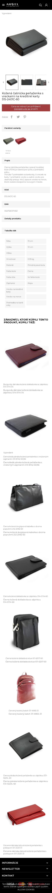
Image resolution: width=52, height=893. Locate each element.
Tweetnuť (18, 116)
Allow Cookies (26, 889)
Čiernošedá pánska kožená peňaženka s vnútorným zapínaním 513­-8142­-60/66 (22, 463)
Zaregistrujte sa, (22, 109)
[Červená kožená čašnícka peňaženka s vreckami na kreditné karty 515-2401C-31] (21, 141)
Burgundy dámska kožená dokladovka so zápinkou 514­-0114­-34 (23, 391)
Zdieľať (11, 116)
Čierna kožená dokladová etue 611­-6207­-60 (26, 661)
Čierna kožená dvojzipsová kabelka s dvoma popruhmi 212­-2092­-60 (24, 533)
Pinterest (24, 116)
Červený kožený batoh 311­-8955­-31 (25, 714)
